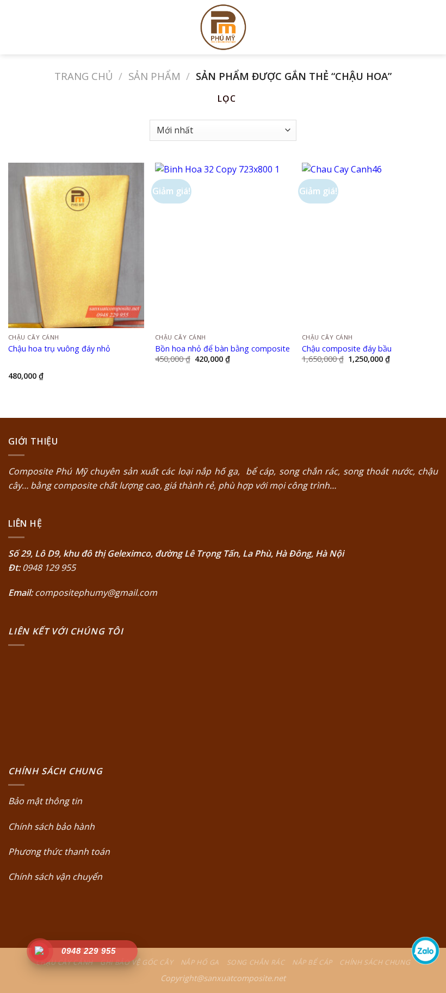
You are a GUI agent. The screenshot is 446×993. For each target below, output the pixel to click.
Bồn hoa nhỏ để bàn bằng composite (222, 349)
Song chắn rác (256, 962)
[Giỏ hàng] (432, 27)
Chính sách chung (374, 962)
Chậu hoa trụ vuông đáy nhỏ (59, 349)
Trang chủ (83, 76)
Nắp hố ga (200, 962)
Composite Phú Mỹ (47, 471)
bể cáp (258, 471)
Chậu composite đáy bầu (347, 349)
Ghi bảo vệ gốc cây (136, 962)
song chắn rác (308, 471)
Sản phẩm (154, 76)
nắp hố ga (216, 471)
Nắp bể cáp (312, 962)
